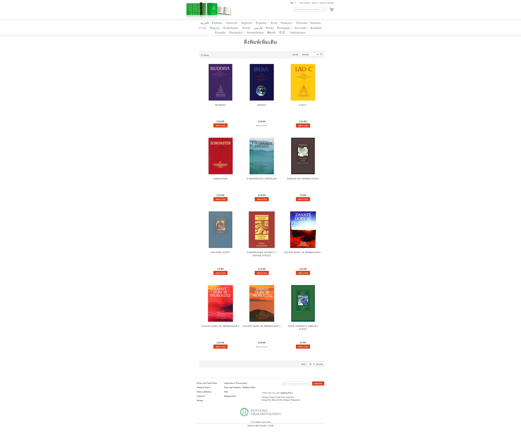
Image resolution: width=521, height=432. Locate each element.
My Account (305, 2)
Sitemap (200, 400)
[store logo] (208, 11)
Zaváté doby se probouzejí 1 (303, 252)
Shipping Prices (230, 396)
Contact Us (201, 396)
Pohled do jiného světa (303, 178)
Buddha (220, 104)
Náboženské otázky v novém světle (262, 254)
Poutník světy (220, 252)
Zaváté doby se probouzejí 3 (262, 326)
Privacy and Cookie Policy (207, 383)
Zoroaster (220, 178)
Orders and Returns (204, 391)
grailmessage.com (261, 425)
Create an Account (327, 2)
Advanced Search (203, 387)
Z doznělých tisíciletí (262, 178)
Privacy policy (241, 383)
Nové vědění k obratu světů (303, 328)
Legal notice (229, 383)
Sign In (314, 2)
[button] (293, 2)
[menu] (260, 27)
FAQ (226, 391)
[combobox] (310, 9)
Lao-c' (303, 104)
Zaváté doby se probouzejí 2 (220, 326)
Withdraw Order (248, 387)
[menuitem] (204, 22)
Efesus (261, 104)
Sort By (295, 54)
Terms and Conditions (232, 387)
